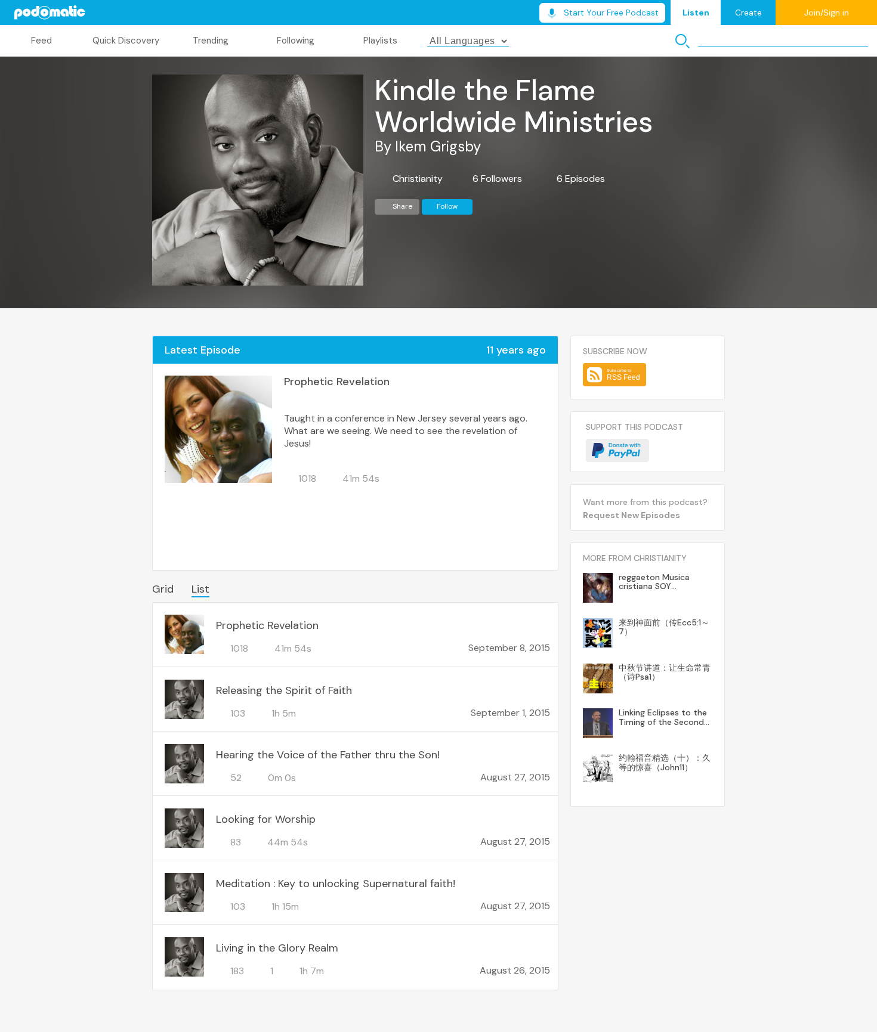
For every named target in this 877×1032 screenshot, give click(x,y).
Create (748, 12)
